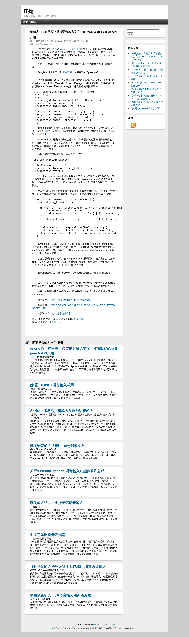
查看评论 (56, 322)
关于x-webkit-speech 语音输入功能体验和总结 (67, 471)
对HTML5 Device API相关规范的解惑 (71, 300)
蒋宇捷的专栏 (64, 313)
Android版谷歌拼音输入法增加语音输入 (61, 411)
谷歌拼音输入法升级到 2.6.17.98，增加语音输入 (68, 567)
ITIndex (96, 624)
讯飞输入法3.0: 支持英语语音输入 (56, 503)
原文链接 (78, 319)
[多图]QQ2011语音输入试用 (52, 385)
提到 (54, 49)
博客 (106, 624)
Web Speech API (69, 49)
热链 (33, 22)
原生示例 (67, 72)
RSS (133, 125)
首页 (26, 22)
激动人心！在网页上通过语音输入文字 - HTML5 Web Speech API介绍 (147, 56)
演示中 (48, 131)
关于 (113, 624)
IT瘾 (29, 11)
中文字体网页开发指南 (47, 535)
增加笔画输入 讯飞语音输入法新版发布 (60, 595)
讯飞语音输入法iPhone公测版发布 (57, 446)
